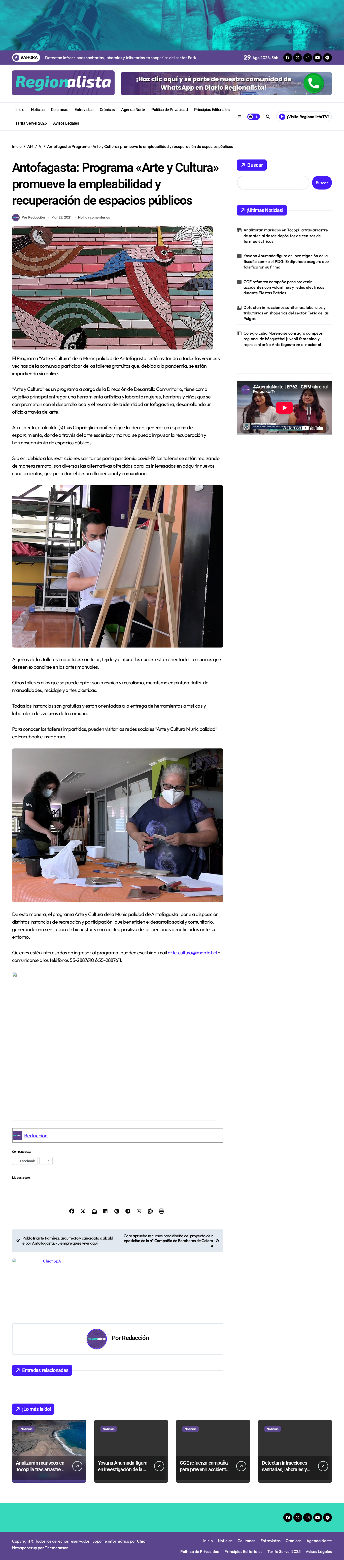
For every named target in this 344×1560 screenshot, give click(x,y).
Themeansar (56, 1547)
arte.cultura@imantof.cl (192, 952)
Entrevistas (84, 109)
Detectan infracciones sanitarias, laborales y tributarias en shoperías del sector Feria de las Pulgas (286, 313)
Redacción (36, 1135)
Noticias (38, 109)
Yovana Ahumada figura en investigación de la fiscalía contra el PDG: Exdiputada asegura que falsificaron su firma (286, 261)
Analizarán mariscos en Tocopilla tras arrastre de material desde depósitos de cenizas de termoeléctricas (286, 235)
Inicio (19, 109)
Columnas (59, 109)
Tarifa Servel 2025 (31, 123)
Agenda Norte (133, 109)
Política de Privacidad (169, 109)
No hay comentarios (94, 217)
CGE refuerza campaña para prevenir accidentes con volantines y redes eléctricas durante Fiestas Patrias (284, 287)
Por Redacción (33, 217)
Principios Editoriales (211, 109)
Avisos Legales (66, 123)
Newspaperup (24, 1547)
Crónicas (107, 109)
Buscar (255, 165)
